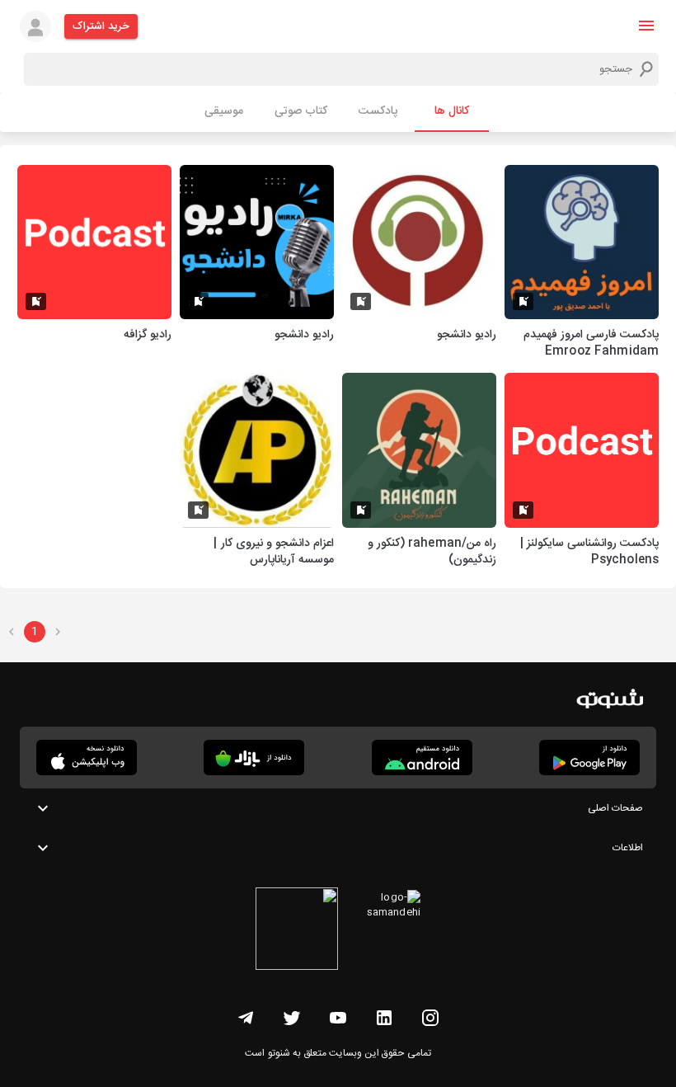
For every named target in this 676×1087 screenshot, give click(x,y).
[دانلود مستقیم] (422, 757)
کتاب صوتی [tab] (301, 111)
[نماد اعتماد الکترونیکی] (297, 931)
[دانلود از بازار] (254, 757)
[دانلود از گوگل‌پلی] (589, 757)
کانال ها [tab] (451, 111)
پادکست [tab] (378, 111)
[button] (646, 25)
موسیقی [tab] (223, 111)
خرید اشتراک (101, 26)
